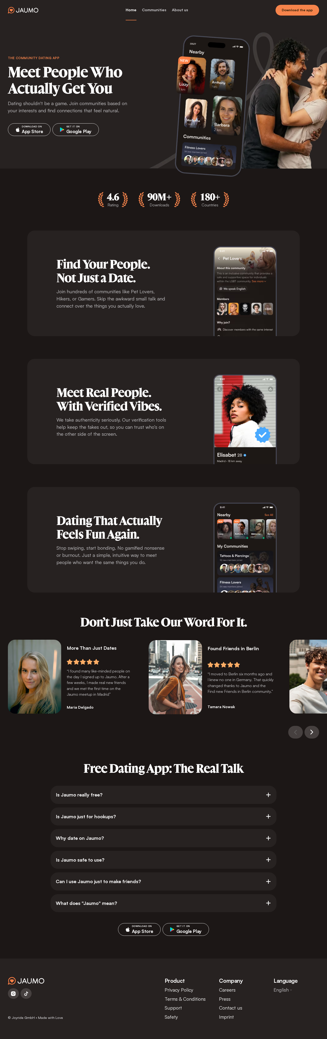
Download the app (297, 10)
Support (173, 1008)
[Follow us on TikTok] (26, 993)
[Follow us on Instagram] (13, 993)
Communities (154, 9)
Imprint (226, 1017)
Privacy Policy (179, 990)
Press (225, 999)
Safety (171, 1017)
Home (131, 9)
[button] (295, 732)
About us (180, 9)
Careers (227, 990)
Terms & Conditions (185, 999)
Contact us (230, 1008)
